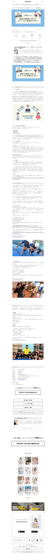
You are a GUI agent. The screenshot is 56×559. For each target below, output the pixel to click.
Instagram (40, 37)
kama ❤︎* (21, 411)
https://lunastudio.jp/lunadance (17, 279)
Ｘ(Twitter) (24, 37)
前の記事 (24, 428)
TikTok (16, 37)
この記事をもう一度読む (28, 407)
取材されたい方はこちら (34, 546)
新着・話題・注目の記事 (28, 400)
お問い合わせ (28, 548)
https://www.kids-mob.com (22, 378)
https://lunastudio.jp (21, 379)
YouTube (31, 37)
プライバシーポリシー (28, 546)
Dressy (28, 1)
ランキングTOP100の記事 (28, 403)
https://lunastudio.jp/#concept (17, 237)
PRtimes (17, 4)
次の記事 (31, 428)
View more (28, 497)
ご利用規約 (23, 546)
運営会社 (20, 546)
